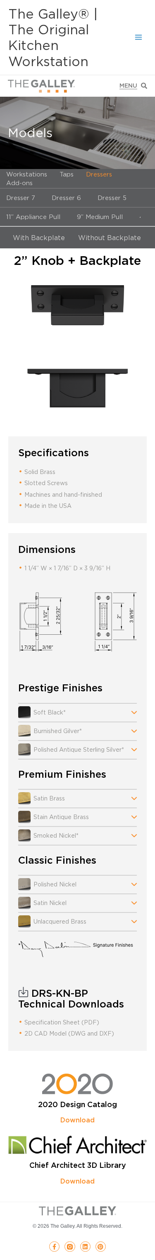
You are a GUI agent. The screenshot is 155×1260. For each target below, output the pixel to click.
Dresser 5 (112, 197)
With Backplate (39, 237)
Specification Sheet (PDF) (61, 1022)
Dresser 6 (66, 197)
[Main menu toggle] (138, 37)
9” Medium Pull (100, 216)
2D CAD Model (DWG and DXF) (69, 1033)
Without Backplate (109, 237)
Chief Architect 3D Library (77, 1165)
